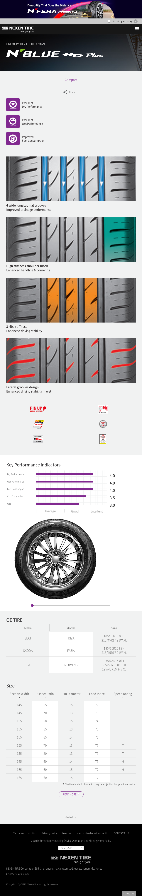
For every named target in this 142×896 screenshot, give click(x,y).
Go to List (71, 817)
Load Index (97, 693)
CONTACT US (121, 833)
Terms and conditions (25, 833)
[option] (71, 9)
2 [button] (72, 17)
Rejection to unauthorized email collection (85, 833)
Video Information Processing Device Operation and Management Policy (71, 840)
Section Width (19, 693)
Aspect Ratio (45, 693)
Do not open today (122, 21)
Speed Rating (123, 693)
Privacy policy (50, 833)
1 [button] (69, 17)
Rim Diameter (71, 693)
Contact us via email (17, 874)
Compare (71, 79)
